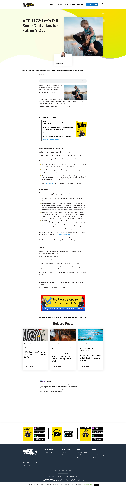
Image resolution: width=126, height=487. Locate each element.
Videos (46, 460)
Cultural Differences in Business (88, 347)
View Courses (92, 4)
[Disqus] (63, 397)
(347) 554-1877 (26, 465)
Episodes (64, 452)
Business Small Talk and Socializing (61, 347)
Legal (75, 476)
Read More (29, 367)
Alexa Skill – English (82, 455)
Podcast (67, 4)
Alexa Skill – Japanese (82, 452)
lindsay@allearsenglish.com (30, 462)
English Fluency (51, 70)
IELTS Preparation (97, 460)
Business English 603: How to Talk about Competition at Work (90, 357)
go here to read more (63, 234)
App (78, 457)
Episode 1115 (50, 183)
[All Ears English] (30, 452)
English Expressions (41, 70)
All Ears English (50, 449)
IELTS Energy (66, 449)
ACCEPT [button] (97, 484)
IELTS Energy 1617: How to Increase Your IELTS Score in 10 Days (35, 354)
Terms (71, 476)
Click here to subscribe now (51, 139)
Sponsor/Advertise (78, 4)
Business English (56, 348)
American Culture (28, 70)
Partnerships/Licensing (98, 455)
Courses (59, 4)
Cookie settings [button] (88, 484)
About (52, 4)
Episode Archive (49, 452)
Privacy (66, 476)
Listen (79, 449)
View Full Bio (59, 63)
